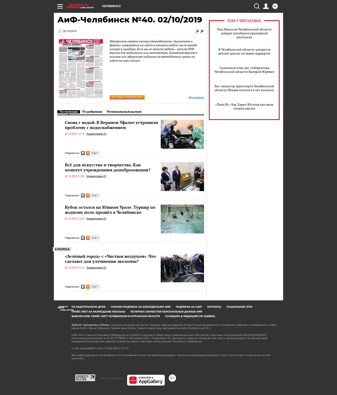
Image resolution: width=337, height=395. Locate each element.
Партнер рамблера (111, 378)
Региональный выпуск (124, 111)
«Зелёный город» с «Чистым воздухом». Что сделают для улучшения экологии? (110, 258)
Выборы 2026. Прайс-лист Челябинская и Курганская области (116, 316)
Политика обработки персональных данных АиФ (166, 311)
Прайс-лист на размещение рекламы (98, 311)
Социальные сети (239, 306)
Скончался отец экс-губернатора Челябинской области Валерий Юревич (244, 70)
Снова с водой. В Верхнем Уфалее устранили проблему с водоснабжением (111, 125)
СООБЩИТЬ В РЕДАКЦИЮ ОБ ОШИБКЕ (190, 316)
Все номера (196, 97)
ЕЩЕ (95, 153)
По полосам (69, 111)
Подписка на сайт (189, 306)
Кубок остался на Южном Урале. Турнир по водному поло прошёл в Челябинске (110, 209)
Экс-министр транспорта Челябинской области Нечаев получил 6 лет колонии (244, 88)
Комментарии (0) (96, 133)
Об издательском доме (89, 306)
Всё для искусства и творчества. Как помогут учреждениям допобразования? (107, 167)
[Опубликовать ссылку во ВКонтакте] (83, 153)
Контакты (214, 306)
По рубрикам (92, 111)
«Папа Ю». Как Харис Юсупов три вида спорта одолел (244, 106)
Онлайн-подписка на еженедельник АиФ (141, 306)
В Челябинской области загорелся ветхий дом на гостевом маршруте (244, 51)
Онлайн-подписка (127, 97)
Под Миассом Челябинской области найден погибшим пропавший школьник (244, 33)
